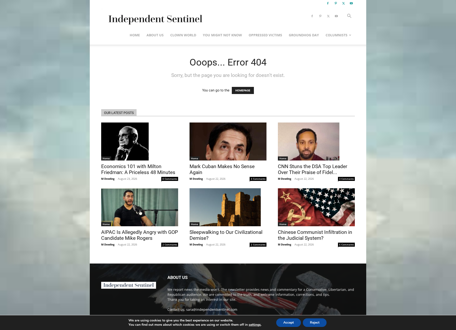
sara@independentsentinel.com (211, 309)
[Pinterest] (335, 3)
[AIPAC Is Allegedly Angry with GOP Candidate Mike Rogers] (139, 207)
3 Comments (258, 178)
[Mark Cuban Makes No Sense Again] (228, 141)
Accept (288, 322)
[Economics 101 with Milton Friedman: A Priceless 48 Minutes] (139, 141)
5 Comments (346, 244)
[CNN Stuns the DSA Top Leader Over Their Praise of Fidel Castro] (316, 141)
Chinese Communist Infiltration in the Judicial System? (315, 235)
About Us (155, 35)
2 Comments (169, 244)
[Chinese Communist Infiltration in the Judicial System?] (316, 207)
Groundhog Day (304, 35)
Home (135, 35)
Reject (314, 322)
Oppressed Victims (265, 35)
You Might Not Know (222, 35)
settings (255, 325)
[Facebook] (327, 3)
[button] (349, 16)
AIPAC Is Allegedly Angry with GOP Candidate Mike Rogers (139, 235)
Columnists (336, 35)
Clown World (183, 35)
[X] (343, 3)
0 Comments (169, 178)
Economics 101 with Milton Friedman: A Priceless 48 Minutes (138, 169)
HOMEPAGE (242, 90)
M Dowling (107, 178)
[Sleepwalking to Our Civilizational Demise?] (228, 207)
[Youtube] (351, 3)
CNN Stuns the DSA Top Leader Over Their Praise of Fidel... (312, 169)
